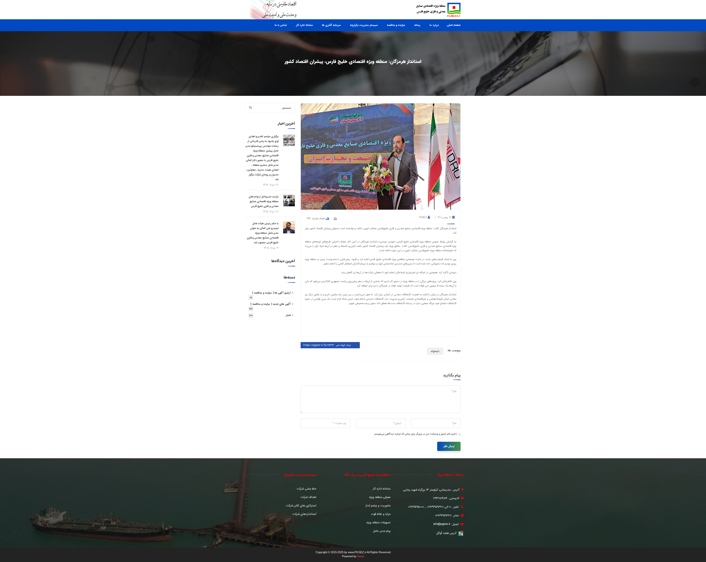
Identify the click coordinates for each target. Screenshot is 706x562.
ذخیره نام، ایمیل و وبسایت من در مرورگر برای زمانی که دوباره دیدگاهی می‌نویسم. (415, 434)
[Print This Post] (335, 218)
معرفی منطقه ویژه (380, 497)
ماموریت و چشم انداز (378, 505)
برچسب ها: (454, 350)
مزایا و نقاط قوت (381, 514)
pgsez (423, 217)
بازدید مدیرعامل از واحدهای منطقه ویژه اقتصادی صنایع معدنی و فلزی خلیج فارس (264, 201)
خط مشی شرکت (306, 489)
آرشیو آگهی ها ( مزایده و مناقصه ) (270, 294)
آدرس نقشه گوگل (446, 533)
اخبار (270, 315)
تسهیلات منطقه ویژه (378, 522)
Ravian (360, 556)
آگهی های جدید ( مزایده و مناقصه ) (270, 305)
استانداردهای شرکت (304, 514)
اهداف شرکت (308, 497)
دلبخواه (435, 351)
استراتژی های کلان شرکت (301, 505)
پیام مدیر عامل (382, 531)
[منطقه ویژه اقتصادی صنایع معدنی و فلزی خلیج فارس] (438, 10)
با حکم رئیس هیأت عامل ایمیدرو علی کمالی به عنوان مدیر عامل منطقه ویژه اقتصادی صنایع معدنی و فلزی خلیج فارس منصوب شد (263, 233)
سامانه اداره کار (382, 489)
